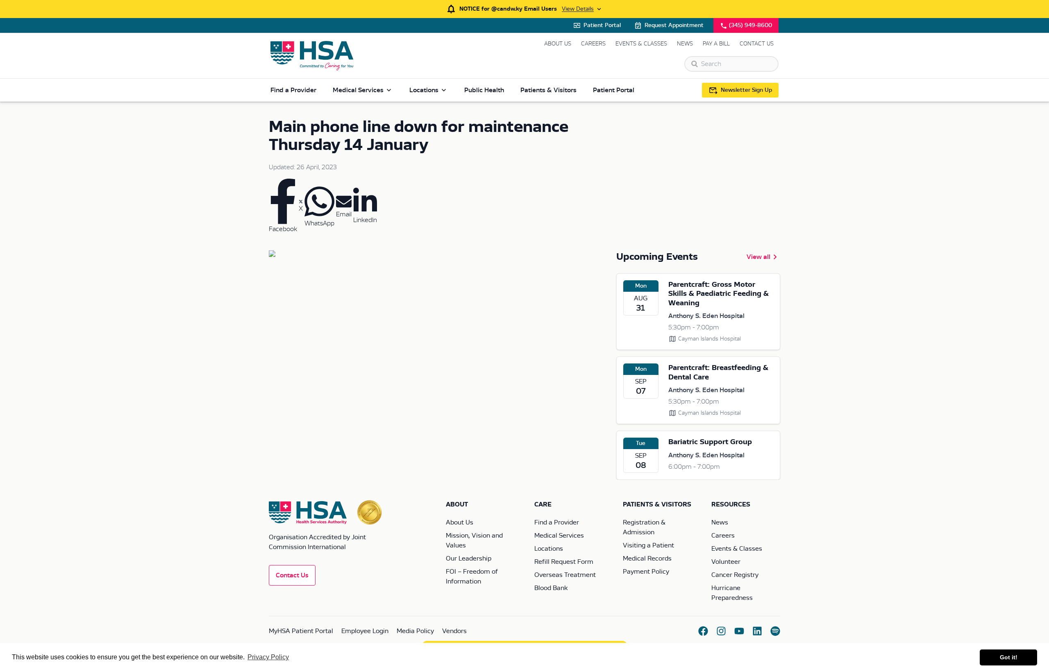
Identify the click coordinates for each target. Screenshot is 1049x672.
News (685, 44)
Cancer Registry (734, 575)
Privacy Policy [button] (268, 657)
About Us (557, 44)
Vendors (454, 631)
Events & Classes (641, 44)
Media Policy (415, 631)
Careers (593, 44)
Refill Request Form (563, 561)
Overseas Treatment (565, 575)
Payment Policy (646, 571)
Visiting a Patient (648, 545)
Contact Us (757, 44)
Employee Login (364, 631)
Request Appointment (674, 25)
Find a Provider (293, 90)
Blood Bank (551, 588)
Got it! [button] (1008, 657)
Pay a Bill (716, 44)
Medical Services (358, 90)
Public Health (484, 90)
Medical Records (647, 558)
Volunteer (725, 561)
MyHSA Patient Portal (301, 631)
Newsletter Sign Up (746, 90)
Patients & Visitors (548, 90)
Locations (423, 90)
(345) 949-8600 (750, 25)
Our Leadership (468, 558)
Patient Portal (602, 25)
